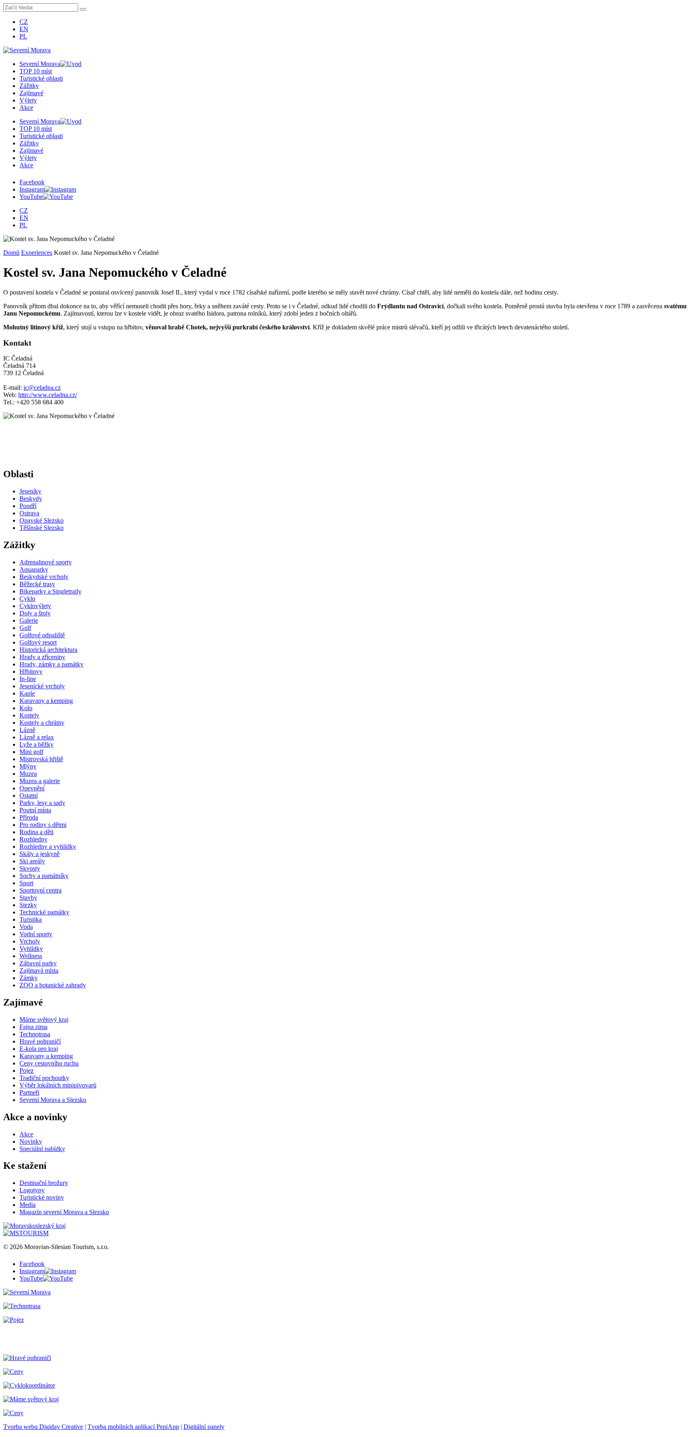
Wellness (30, 955)
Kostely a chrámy (41, 722)
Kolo (25, 708)
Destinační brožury (43, 1182)
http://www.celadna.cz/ (47, 394)
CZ (23, 21)
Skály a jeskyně (39, 853)
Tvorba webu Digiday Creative (43, 1426)
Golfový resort (38, 642)
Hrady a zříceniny (42, 656)
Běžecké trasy (37, 584)
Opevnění (32, 788)
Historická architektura (48, 649)
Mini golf (31, 751)
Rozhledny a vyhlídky (47, 846)
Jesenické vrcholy (42, 686)
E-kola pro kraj (38, 1048)
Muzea (28, 773)
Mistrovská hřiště (41, 759)
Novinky (30, 1141)
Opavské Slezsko (41, 520)
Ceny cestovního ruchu (49, 1063)
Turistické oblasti (41, 78)
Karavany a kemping (46, 700)
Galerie (28, 620)
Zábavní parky (38, 963)
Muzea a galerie (39, 780)
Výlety (28, 100)
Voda (26, 926)
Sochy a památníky (43, 875)
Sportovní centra (40, 890)
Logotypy (32, 1190)
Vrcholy (29, 941)
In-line (27, 678)
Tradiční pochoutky (44, 1077)
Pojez (26, 1070)
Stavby (28, 897)
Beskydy (30, 498)
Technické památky (44, 912)
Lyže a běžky (36, 744)
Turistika (30, 919)
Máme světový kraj (43, 1019)
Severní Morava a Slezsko (52, 1099)
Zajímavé (31, 93)
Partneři (29, 1092)
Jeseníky (30, 491)
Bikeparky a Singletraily (50, 591)
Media (27, 1204)
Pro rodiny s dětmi (42, 824)
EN (23, 29)
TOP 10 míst (35, 71)
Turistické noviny (41, 1197)
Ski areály (32, 861)
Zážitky (29, 85)
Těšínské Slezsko (41, 527)
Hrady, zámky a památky (51, 664)
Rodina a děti (36, 831)
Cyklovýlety (35, 605)
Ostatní (28, 795)
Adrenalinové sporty (45, 562)
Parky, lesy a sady (42, 802)
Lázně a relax (36, 737)
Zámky (28, 977)
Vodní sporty (35, 934)
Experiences (36, 252)
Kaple (27, 693)
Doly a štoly (35, 613)
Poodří (27, 505)
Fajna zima (33, 1026)
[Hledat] (83, 9)
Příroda (28, 817)
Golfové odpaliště (42, 635)
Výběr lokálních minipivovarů (57, 1085)
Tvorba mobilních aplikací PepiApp (133, 1426)
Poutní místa (35, 810)
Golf (25, 627)
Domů (11, 252)
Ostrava (29, 513)
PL (23, 36)
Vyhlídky (31, 948)
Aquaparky (33, 569)
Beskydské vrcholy (43, 576)
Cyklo (27, 598)
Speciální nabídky (42, 1148)
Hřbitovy (31, 671)
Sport (26, 883)
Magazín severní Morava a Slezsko (64, 1212)
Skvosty (29, 868)
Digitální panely (204, 1426)
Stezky (28, 904)
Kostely (29, 715)
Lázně (27, 729)
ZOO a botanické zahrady (52, 985)
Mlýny (27, 766)
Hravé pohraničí (40, 1041)
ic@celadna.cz (42, 387)
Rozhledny (33, 839)
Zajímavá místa (38, 970)
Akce (26, 107)
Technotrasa (34, 1034)
